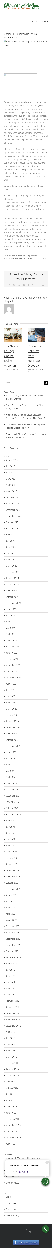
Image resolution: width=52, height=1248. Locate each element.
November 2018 (13, 1019)
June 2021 (11, 833)
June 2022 (11, 764)
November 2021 (13, 802)
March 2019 (11, 994)
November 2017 (13, 1081)
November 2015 (13, 1125)
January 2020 (12, 932)
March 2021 (11, 851)
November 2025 (13, 516)
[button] (45, 1182)
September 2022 (13, 746)
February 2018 (12, 1063)
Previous (35, 21)
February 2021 (12, 858)
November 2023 (13, 665)
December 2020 (13, 870)
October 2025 (12, 522)
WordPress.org (12, 1215)
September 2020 (13, 889)
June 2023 (11, 690)
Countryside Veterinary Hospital (17, 256)
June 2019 (11, 976)
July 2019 (10, 970)
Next (44, 21)
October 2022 (12, 740)
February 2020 (12, 926)
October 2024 (12, 597)
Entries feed (11, 1203)
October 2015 (12, 1131)
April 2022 (10, 777)
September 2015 (13, 1137)
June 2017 (11, 1100)
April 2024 (10, 634)
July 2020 (10, 901)
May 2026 (10, 479)
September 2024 (13, 603)
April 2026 (10, 485)
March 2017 (11, 1106)
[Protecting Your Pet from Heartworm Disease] (37, 329)
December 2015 (13, 1119)
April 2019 (10, 988)
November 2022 (13, 733)
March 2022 (11, 783)
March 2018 (11, 1057)
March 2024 (11, 640)
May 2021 (10, 839)
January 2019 (12, 1007)
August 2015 (12, 1144)
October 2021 (12, 808)
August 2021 (12, 820)
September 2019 (13, 957)
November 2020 (13, 876)
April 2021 (10, 845)
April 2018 (10, 1050)
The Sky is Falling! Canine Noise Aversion (11, 355)
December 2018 (13, 1013)
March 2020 (11, 920)
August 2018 (12, 1032)
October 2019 (12, 951)
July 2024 (10, 615)
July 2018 (10, 1038)
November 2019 (13, 945)
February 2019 (12, 1001)
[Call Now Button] (45, 1229)
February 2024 (12, 646)
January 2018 (12, 1069)
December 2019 (13, 939)
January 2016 (12, 1113)
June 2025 (11, 547)
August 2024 (12, 609)
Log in (8, 1197)
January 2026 (12, 503)
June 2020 (11, 907)
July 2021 (10, 827)
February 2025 (12, 572)
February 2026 (12, 497)
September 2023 (13, 677)
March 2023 (11, 709)
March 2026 (11, 491)
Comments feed (13, 1209)
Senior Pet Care (13, 1176)
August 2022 (12, 752)
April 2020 (10, 914)
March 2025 (11, 566)
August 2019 (12, 963)
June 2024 (11, 621)
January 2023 (12, 721)
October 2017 (12, 1088)
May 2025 (10, 553)
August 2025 (12, 534)
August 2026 (12, 460)
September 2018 (13, 1026)
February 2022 (12, 789)
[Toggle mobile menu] (46, 4)
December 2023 (13, 659)
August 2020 (12, 895)
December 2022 (13, 727)
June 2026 (11, 472)
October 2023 (12, 671)
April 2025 (10, 559)
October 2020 (12, 883)
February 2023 (12, 715)
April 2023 (10, 702)
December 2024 (13, 584)
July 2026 (10, 466)
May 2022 (10, 771)
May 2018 (10, 1044)
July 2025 (10, 541)
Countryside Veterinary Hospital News (22, 258)
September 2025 (13, 528)
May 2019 (10, 982)
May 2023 (10, 696)
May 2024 (10, 628)
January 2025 (12, 578)
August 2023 (12, 684)
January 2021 (12, 864)
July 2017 (10, 1094)
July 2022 (10, 758)
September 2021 (13, 814)
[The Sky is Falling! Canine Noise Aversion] (13, 329)
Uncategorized (12, 1183)
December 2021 (13, 796)
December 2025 (13, 510)
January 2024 (12, 653)
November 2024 (13, 590)
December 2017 (13, 1075)
